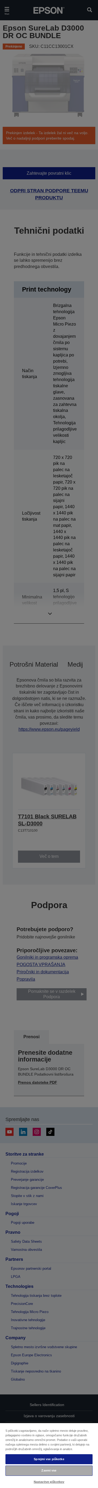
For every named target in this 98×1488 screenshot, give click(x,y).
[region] (49, 1455)
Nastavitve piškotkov (49, 1481)
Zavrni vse (48, 1470)
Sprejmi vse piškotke (49, 1459)
